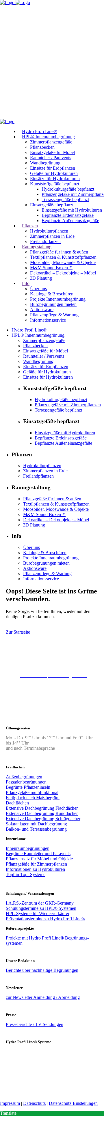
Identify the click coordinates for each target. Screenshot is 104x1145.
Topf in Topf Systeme (25, 874)
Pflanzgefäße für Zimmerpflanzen (36, 864)
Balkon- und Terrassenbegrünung (36, 829)
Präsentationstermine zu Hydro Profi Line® (45, 918)
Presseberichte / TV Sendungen (34, 1024)
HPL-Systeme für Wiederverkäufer (37, 913)
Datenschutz (34, 1103)
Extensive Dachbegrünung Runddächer (42, 813)
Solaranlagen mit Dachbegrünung (36, 823)
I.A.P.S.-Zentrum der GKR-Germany (40, 903)
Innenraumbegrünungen (27, 848)
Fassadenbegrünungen (26, 781)
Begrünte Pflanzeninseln (28, 787)
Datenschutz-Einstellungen (73, 1103)
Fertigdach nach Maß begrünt (33, 797)
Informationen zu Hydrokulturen (35, 869)
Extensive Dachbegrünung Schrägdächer (43, 818)
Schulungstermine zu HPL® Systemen (41, 908)
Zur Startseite (18, 632)
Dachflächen (17, 802)
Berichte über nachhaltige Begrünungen (42, 970)
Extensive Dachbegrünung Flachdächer (42, 808)
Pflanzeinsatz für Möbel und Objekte (39, 858)
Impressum (10, 1103)
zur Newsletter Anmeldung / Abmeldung (43, 997)
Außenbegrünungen (24, 776)
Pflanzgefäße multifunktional (32, 792)
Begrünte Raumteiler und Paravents (38, 853)
